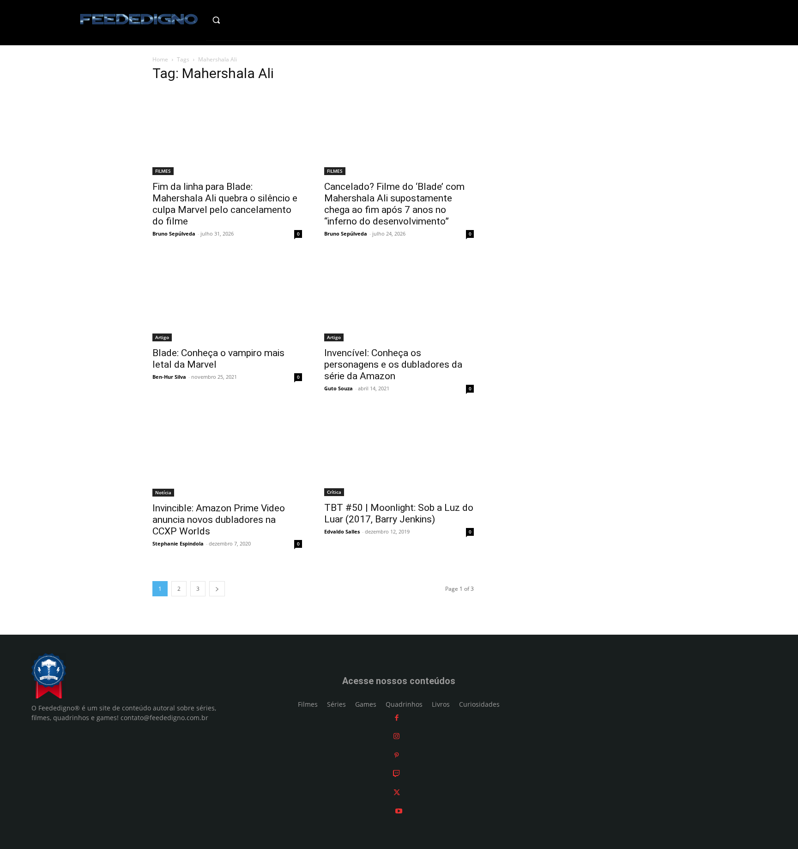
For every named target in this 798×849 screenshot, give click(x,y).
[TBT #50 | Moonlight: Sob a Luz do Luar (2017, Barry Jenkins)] (399, 454)
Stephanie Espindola (178, 543)
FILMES (163, 171)
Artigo (162, 337)
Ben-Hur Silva (169, 376)
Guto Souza (338, 388)
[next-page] (217, 588)
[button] (236, 20)
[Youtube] (398, 811)
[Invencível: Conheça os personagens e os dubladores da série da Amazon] (399, 299)
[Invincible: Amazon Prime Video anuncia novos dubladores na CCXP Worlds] (227, 454)
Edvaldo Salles (342, 531)
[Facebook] (397, 718)
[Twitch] (396, 773)
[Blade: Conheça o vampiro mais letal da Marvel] (227, 299)
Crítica (334, 492)
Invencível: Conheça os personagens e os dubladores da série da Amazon (393, 364)
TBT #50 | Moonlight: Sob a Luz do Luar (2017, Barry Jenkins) (398, 513)
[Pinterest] (396, 755)
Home (160, 59)
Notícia (163, 492)
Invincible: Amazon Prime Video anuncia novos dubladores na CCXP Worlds (218, 520)
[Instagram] (396, 736)
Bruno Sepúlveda (173, 233)
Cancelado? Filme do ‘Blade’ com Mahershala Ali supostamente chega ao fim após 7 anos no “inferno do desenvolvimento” (394, 204)
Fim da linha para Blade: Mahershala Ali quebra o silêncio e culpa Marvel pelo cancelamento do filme (224, 204)
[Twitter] (397, 792)
